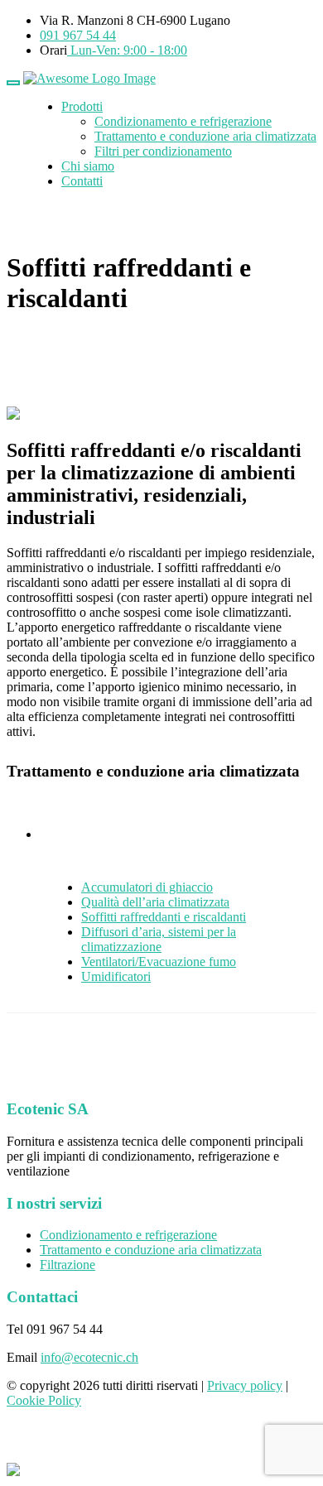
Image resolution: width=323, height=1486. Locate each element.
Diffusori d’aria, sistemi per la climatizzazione (158, 939)
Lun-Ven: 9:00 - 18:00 (127, 50)
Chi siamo (87, 166)
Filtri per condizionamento (163, 151)
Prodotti (82, 106)
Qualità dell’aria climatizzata (155, 902)
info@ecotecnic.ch (89, 1357)
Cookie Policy (44, 1400)
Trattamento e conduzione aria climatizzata (205, 136)
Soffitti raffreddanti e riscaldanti (163, 917)
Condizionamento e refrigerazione (183, 121)
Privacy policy (244, 1385)
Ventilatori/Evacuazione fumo (158, 962)
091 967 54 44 (78, 35)
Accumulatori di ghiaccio (147, 887)
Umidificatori (116, 976)
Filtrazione (67, 1265)
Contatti (82, 181)
